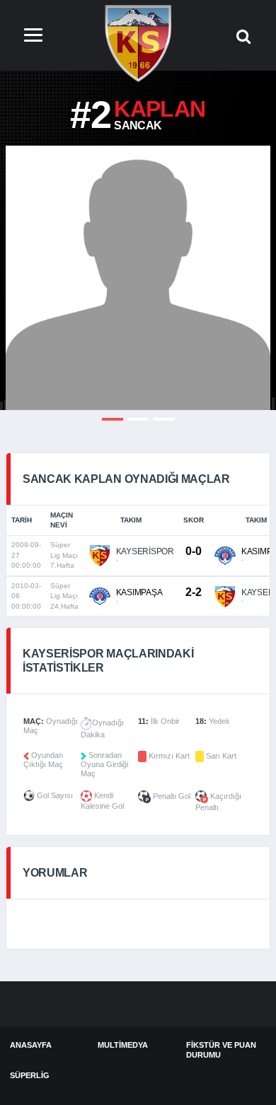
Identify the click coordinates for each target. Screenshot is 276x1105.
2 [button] (138, 419)
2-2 (193, 592)
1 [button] (112, 419)
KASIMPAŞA (139, 592)
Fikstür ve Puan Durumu (221, 1049)
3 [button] (163, 419)
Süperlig (30, 1075)
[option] (138, 278)
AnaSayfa (31, 1045)
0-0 (193, 551)
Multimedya (123, 1045)
